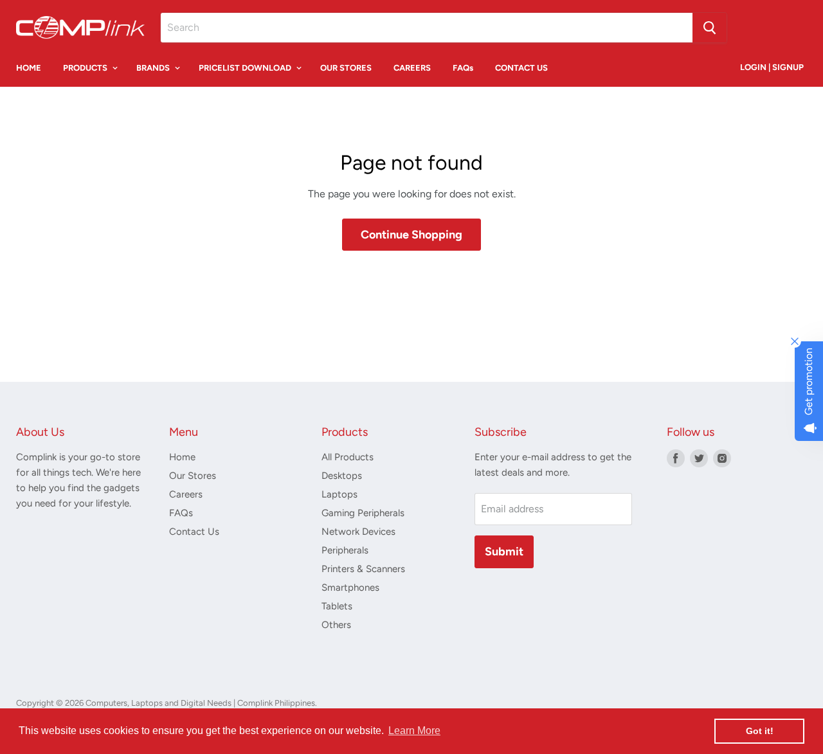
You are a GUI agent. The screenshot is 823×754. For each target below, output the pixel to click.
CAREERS (412, 68)
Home (182, 457)
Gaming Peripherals (362, 513)
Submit (504, 551)
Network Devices (358, 531)
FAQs (463, 68)
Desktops (341, 475)
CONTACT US (521, 68)
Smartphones (350, 587)
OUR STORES (346, 68)
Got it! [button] (759, 731)
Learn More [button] (414, 730)
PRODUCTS (86, 68)
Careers (186, 494)
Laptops (339, 494)
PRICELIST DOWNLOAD (246, 68)
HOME (28, 68)
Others (336, 625)
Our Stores (192, 475)
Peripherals (344, 550)
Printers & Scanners (363, 569)
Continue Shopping (411, 235)
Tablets (336, 606)
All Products (347, 457)
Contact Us (194, 531)
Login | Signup (772, 67)
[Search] (709, 27)
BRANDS (154, 68)
